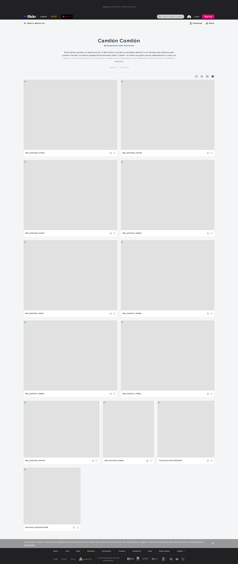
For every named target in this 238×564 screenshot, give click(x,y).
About (55, 551)
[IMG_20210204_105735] (167, 115)
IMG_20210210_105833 (131, 233)
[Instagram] (182, 559)
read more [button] (119, 61)
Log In (196, 16)
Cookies (122, 551)
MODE (54, 16)
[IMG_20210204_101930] (70, 115)
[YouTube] (177, 559)
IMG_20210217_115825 (131, 394)
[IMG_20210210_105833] (167, 195)
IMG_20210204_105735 (132, 153)
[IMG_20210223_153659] (128, 429)
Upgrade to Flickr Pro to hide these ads (119, 7)
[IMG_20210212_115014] (70, 275)
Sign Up (208, 16)
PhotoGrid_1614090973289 (36, 527)
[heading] (30, 17)
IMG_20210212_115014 (34, 313)
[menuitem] (67, 17)
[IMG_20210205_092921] (70, 195)
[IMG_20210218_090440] (61, 429)
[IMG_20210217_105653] (70, 355)
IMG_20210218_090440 (35, 461)
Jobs (67, 551)
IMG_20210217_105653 (34, 394)
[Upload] (189, 17)
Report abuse (164, 551)
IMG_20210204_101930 (35, 153)
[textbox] (173, 17)
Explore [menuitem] (43, 16)
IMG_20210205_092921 (35, 233)
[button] (195, 23)
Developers (106, 551)
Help (150, 551)
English (180, 551)
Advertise (91, 551)
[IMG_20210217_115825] (167, 355)
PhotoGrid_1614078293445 (170, 461)
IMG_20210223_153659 (114, 461)
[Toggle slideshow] (196, 76)
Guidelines (136, 551)
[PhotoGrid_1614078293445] (186, 429)
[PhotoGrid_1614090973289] (52, 496)
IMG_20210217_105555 (131, 313)
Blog (78, 551)
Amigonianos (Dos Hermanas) (120, 45)
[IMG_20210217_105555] (167, 275)
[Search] (159, 17)
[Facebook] (171, 559)
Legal (55, 559)
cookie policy (29, 545)
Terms (73, 559)
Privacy (64, 559)
